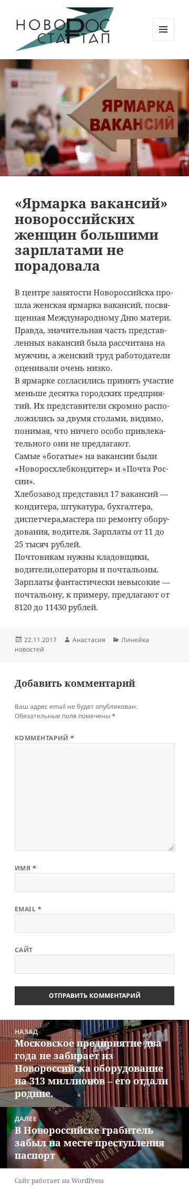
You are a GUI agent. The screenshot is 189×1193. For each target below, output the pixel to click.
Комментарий (45, 737)
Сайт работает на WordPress (59, 1180)
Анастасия (89, 639)
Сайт (24, 949)
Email (28, 908)
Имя (25, 868)
